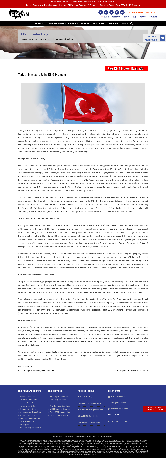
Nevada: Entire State (27, 415)
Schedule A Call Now (119, 409)
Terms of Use (69, 436)
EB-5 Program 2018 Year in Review (131, 371)
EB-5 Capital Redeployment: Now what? (37, 371)
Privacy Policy (58, 436)
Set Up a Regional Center (59, 403)
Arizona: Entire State (27, 397)
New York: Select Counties (30, 418)
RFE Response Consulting (60, 406)
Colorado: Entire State (28, 403)
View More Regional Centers (30, 428)
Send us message (118, 397)
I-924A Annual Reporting (59, 415)
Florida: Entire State (27, 406)
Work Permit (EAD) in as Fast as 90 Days (74, 5)
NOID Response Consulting (60, 409)
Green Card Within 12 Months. (124, 5)
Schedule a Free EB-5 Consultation (155, 409)
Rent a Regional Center (58, 400)
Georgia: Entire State (28, 409)
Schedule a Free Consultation (142, 12)
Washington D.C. (26, 425)
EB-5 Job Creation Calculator (89, 403)
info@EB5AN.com (118, 403)
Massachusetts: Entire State (30, 412)
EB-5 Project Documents (59, 397)
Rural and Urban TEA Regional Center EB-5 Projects (77, 2)
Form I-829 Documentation (60, 412)
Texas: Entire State (27, 421)
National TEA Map (85, 397)
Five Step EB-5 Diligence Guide (90, 410)
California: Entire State (28, 400)
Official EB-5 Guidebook (87, 416)
